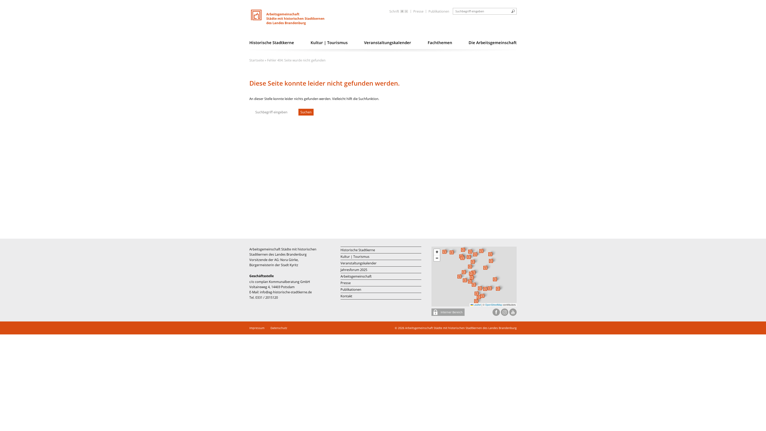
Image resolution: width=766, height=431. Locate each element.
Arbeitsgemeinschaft (356, 276)
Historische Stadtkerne (358, 250)
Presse (418, 11)
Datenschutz (278, 328)
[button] (485, 268)
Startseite (256, 60)
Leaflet (477, 304)
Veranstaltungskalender (359, 263)
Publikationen (438, 11)
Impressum (257, 328)
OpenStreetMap (493, 304)
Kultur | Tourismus (355, 256)
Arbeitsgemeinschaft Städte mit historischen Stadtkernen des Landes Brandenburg (461, 328)
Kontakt (346, 296)
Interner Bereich (451, 312)
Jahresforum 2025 (354, 270)
